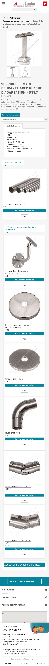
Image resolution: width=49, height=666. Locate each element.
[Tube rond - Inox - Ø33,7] (24, 185)
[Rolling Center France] (24, 4)
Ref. (3, 96)
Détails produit (13, 126)
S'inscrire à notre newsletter (26, 581)
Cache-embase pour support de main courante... (17, 326)
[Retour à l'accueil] (4, 18)
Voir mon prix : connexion (10, 115)
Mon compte (8, 589)
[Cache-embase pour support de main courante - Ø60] (24, 306)
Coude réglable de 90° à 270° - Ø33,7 (18, 541)
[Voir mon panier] (45, 4)
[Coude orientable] (24, 414)
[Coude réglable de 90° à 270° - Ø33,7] (24, 521)
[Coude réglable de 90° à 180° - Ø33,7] (24, 468)
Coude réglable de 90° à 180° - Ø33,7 (18, 487)
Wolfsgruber (15, 18)
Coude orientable (12, 432)
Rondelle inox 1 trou (14, 379)
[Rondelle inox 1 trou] (24, 360)
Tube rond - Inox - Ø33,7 (14, 204)
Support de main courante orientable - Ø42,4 (17, 272)
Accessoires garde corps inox (16, 21)
